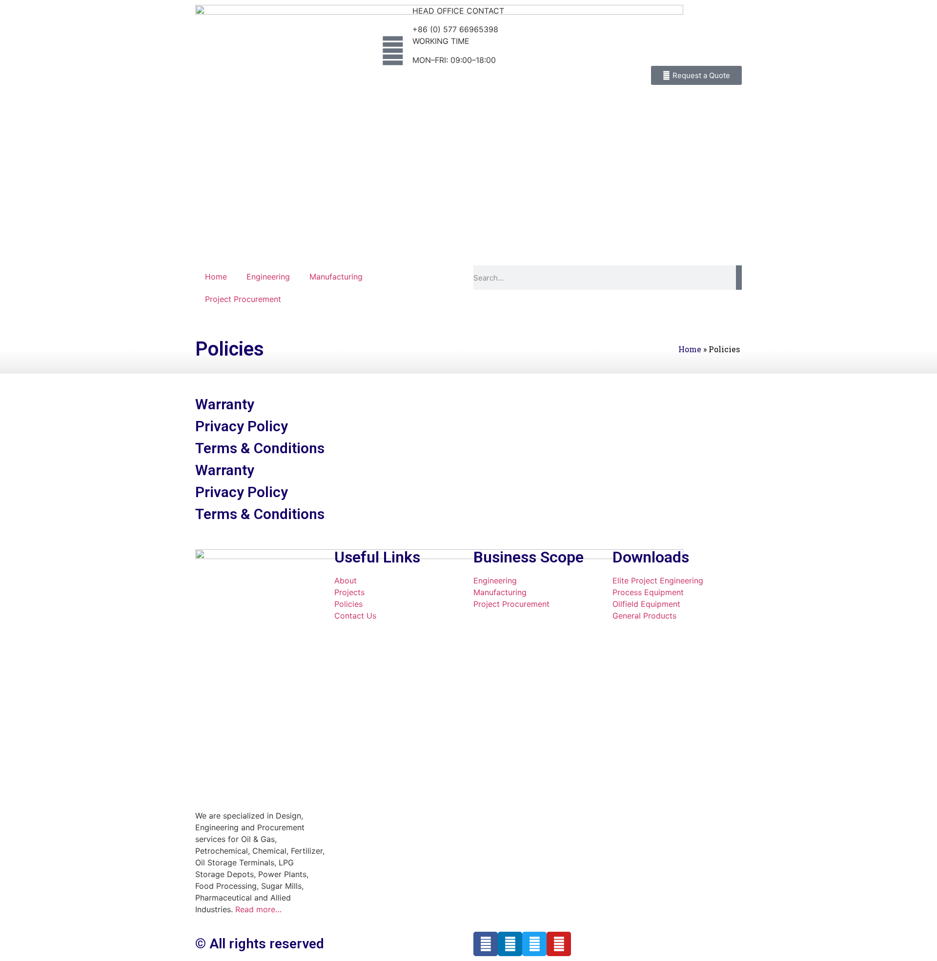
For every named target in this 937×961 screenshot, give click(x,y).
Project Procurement (243, 299)
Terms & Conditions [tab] (260, 448)
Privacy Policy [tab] (241, 426)
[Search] (739, 277)
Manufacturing (336, 276)
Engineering (268, 276)
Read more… (258, 909)
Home (216, 276)
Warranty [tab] (224, 404)
